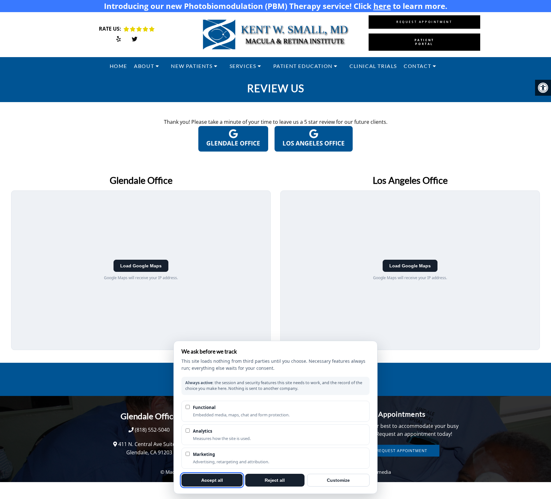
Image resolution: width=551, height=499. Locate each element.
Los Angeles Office (314, 143)
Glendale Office (233, 143)
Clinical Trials (373, 66)
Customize (338, 480)
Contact (417, 66)
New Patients (191, 66)
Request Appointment (424, 22)
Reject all (275, 480)
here (382, 6)
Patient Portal (424, 42)
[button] (543, 88)
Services (243, 66)
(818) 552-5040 (152, 429)
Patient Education (303, 66)
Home (118, 66)
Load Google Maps (141, 265)
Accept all (212, 480)
